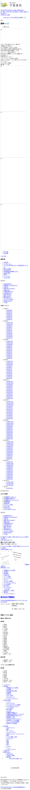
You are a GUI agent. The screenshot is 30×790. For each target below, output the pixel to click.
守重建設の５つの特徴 (9, 570)
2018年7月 (9, 469)
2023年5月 (9, 372)
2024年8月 (9, 347)
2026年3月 (9, 316)
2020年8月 (9, 427)
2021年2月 (9, 417)
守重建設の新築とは (11, 712)
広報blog (6, 290)
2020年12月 (9, 421)
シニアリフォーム (11, 749)
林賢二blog (7, 296)
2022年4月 (9, 393)
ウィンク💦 (6, 276)
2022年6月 (9, 390)
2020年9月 (9, 426)
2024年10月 (9, 344)
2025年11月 (9, 324)
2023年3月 (9, 375)
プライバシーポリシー (9, 593)
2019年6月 (9, 451)
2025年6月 (9, 330)
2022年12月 (9, 381)
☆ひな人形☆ (6, 277)
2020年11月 (9, 423)
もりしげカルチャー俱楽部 (13, 704)
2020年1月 (9, 438)
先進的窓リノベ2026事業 (12, 720)
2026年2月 (9, 318)
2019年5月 (9, 452)
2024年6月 (9, 350)
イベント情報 (6, 576)
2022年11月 (9, 383)
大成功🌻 (5, 262)
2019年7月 (9, 449)
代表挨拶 (8, 692)
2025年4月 (9, 333)
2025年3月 (9, 335)
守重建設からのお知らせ (10, 285)
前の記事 (5, 251)
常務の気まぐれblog (9, 288)
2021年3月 (9, 415)
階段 (7, 729)
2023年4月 (9, 373)
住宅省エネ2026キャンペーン (14, 718)
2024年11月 (9, 342)
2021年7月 (9, 409)
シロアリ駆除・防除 (11, 737)
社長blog (5, 287)
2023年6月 (9, 370)
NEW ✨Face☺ (7, 268)
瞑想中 (5, 274)
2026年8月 (9, 310)
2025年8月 (9, 327)
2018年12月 (9, 462)
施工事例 (5, 573)
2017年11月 (9, 483)
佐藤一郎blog (7, 294)
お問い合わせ (9, 754)
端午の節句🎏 (7, 270)
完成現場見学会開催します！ (11, 271)
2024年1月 (9, 358)
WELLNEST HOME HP (15, 758)
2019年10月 (9, 444)
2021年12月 (9, 401)
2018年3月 (9, 475)
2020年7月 (9, 429)
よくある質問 (6, 584)
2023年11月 (9, 362)
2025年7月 (9, 328)
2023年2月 (9, 376)
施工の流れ (6, 585)
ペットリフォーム (11, 732)
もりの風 (8, 711)
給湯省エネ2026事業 (11, 723)
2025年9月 (9, 325)
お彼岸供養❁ (6, 273)
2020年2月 (9, 437)
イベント (8, 701)
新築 (7, 735)
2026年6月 (9, 313)
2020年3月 (9, 435)
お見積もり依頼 (10, 755)
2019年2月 (9, 457)
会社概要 (8, 689)
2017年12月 (9, 482)
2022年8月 (9, 387)
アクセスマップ (10, 697)
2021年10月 (9, 404)
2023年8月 (9, 367)
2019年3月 (9, 455)
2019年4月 (9, 454)
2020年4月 (9, 434)
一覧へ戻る (3, 256)
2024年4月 (9, 353)
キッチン (8, 746)
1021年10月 (9, 488)
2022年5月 (9, 392)
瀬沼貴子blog (7, 301)
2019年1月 (9, 458)
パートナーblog (8, 299)
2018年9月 (9, 466)
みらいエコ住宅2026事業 (12, 721)
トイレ (8, 747)
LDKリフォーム (10, 727)
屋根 (7, 741)
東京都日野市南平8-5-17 (9, 600)
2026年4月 (9, 314)
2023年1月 (9, 378)
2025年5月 (9, 331)
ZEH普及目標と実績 (11, 690)
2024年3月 (9, 355)
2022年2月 (9, 397)
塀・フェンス (9, 730)
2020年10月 (9, 424)
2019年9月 (9, 446)
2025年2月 (9, 336)
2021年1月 (9, 418)
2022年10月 (9, 384)
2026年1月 (9, 319)
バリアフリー (9, 738)
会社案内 (5, 571)
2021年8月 (9, 407)
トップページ (6, 684)
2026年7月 (9, 311)
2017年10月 (9, 485)
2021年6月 (9, 410)
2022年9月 (9, 386)
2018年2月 (9, 477)
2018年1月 (9, 479)
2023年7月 (9, 369)
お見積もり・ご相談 (8, 590)
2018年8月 (9, 468)
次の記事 (5, 253)
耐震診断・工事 (10, 717)
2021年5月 (9, 412)
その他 (5, 302)
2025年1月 (9, 338)
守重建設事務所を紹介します (14, 715)
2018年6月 (9, 471)
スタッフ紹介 (9, 695)
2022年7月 (9, 389)
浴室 (7, 744)
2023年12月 (9, 361)
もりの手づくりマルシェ (9, 582)
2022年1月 (9, 398)
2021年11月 (9, 403)
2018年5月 (9, 472)
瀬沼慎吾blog (7, 297)
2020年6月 (9, 431)
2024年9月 (9, 345)
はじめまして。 (7, 263)
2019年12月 (9, 441)
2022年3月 (9, 395)
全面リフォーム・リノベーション (15, 733)
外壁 (7, 740)
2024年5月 (9, 352)
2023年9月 (9, 366)
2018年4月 (9, 474)
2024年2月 (9, 356)
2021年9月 (9, 406)
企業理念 (8, 694)
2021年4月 (9, 414)
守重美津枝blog (8, 291)
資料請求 (5, 592)
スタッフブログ (7, 578)
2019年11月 (9, 443)
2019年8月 (9, 448)
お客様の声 (6, 575)
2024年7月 (9, 349)
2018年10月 (9, 465)
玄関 (7, 743)
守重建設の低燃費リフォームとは (15, 714)
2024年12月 (9, 341)
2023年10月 (9, 364)
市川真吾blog (7, 293)
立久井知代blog (7, 284)
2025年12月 (9, 322)
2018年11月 (9, 463)
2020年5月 (9, 432)
